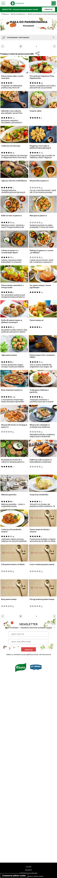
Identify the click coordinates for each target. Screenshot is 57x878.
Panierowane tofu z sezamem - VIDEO (43, 356)
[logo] (17, 3)
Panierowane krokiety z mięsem (40, 530)
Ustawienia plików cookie (14, 875)
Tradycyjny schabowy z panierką (39, 391)
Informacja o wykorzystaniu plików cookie (28, 876)
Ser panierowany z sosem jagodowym (40, 286)
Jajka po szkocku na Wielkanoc (14, 181)
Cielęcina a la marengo (10, 146)
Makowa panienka (8, 495)
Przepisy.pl (5, 14)
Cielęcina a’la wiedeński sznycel (11, 530)
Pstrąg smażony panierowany (42, 599)
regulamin (28, 870)
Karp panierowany (8, 599)
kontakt (28, 867)
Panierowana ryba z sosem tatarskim (12, 77)
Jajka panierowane (9, 355)
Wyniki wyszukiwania (18, 14)
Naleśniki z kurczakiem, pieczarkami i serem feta (11, 112)
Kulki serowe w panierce (11, 215)
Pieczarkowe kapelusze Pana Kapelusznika (42, 77)
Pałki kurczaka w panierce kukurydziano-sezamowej (41, 461)
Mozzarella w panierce (39, 181)
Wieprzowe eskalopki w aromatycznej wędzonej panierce (40, 426)
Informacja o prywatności (29, 873)
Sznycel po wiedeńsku (39, 495)
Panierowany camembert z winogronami (12, 286)
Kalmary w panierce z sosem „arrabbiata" (41, 251)
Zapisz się (28, 650)
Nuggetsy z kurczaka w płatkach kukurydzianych (40, 147)
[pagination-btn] (54, 46)
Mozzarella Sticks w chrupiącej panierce (14, 426)
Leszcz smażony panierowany (42, 564)
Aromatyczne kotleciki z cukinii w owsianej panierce (12, 461)
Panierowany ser (37, 320)
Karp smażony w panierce (12, 390)
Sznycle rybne (35, 111)
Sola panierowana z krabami (13, 564)
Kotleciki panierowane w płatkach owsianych (11, 321)
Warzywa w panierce (38, 215)
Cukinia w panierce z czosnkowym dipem (10, 251)
